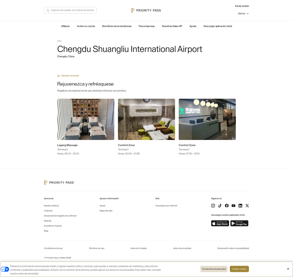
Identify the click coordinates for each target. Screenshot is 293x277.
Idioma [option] (241, 13)
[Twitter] (247, 205)
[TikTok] (220, 205)
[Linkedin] (240, 205)
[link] (220, 223)
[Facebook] (227, 205)
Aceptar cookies (239, 269)
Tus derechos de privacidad (214, 269)
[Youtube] (233, 205)
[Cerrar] (288, 269)
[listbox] (243, 14)
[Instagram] (213, 205)
